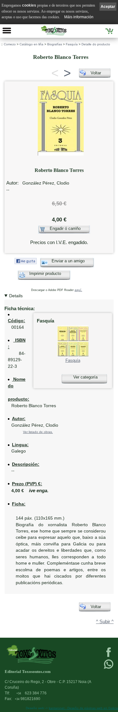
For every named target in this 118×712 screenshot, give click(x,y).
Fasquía (72, 44)
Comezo (10, 44)
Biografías (54, 44)
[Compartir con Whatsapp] (108, 668)
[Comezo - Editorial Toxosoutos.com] (53, 30)
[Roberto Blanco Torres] (61, 119)
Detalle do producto (95, 44)
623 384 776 (31, 693)
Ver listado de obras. (38, 432)
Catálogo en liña (31, 44)
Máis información (78, 17)
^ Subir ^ (105, 621)
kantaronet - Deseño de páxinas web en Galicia (83, 708)
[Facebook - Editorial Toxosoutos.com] (108, 656)
